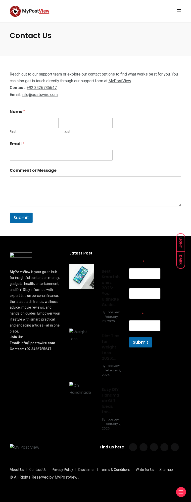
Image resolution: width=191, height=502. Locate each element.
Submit (21, 218)
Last (67, 132)
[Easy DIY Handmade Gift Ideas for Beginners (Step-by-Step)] (81, 389)
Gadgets (109, 263)
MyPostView (119, 81)
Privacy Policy (62, 470)
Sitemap (166, 470)
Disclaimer (86, 470)
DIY (104, 381)
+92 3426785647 (42, 87)
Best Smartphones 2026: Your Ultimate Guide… (111, 288)
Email (17, 143)
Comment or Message (33, 170)
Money (107, 327)
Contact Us (38, 470)
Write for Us (145, 470)
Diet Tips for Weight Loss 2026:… (110, 347)
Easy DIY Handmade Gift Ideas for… (110, 401)
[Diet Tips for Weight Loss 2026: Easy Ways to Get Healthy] (81, 335)
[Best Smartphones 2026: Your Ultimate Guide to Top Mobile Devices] (81, 276)
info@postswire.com (40, 94)
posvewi (114, 312)
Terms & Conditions (115, 470)
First (13, 132)
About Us (17, 470)
